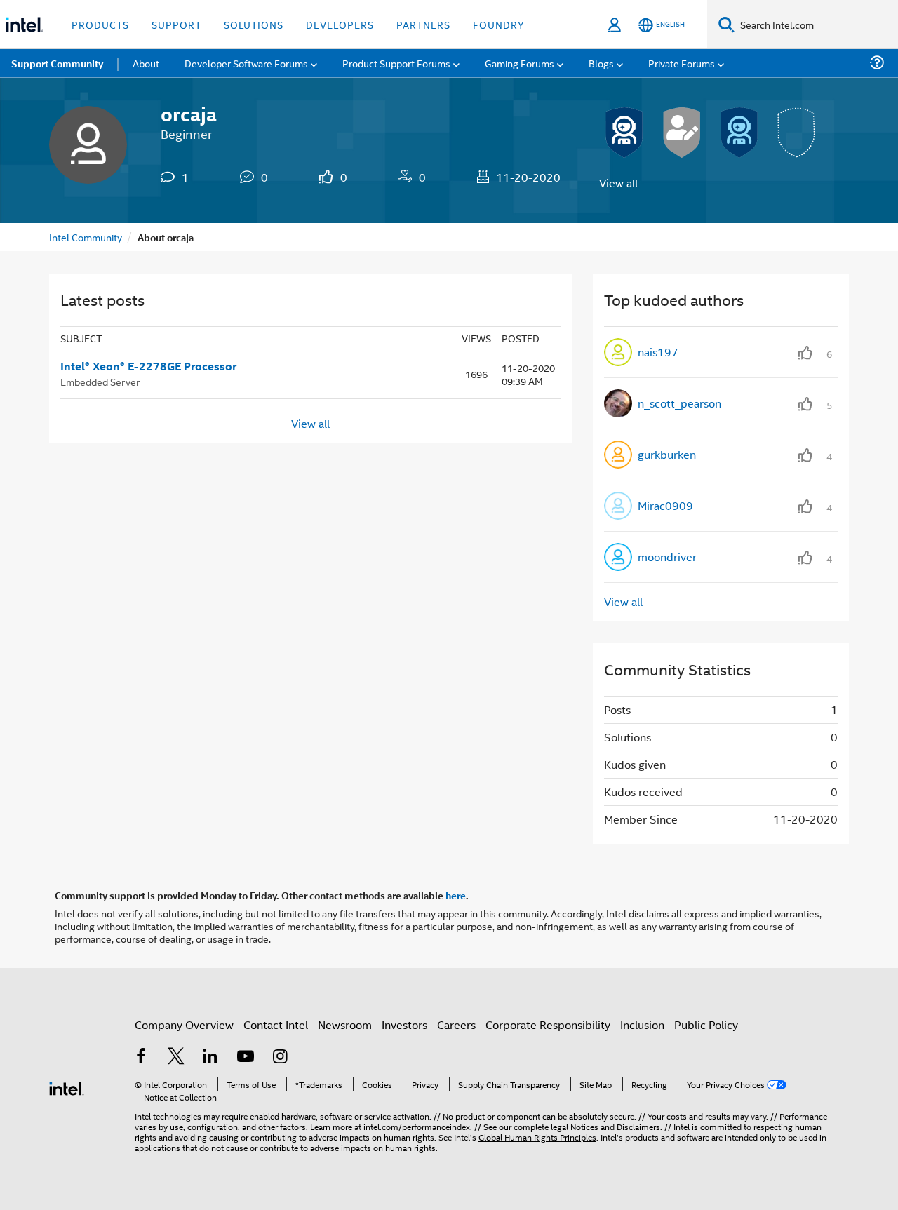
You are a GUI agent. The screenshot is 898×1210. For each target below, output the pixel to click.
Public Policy (706, 1024)
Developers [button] (340, 24)
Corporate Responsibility (547, 1024)
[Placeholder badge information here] (797, 132)
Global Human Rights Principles (537, 1136)
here (455, 895)
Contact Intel (275, 1024)
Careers (456, 1024)
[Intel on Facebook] (141, 1057)
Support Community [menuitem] (57, 63)
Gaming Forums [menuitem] (519, 62)
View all (618, 183)
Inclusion (642, 1024)
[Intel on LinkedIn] (210, 1057)
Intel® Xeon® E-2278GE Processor (148, 366)
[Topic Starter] (682, 132)
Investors (404, 1024)
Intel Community (85, 236)
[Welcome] (739, 132)
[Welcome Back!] (624, 132)
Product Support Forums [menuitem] (396, 62)
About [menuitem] (146, 62)
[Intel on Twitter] (176, 1057)
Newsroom (345, 1024)
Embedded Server (100, 381)
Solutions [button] (253, 24)
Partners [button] (423, 24)
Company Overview (184, 1024)
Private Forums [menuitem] (681, 62)
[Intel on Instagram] (280, 1057)
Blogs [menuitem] (601, 62)
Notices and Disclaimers (615, 1126)
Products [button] (100, 24)
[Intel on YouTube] (245, 1057)
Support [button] (176, 24)
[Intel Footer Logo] (66, 1087)
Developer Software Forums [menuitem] (246, 62)
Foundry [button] (499, 24)
